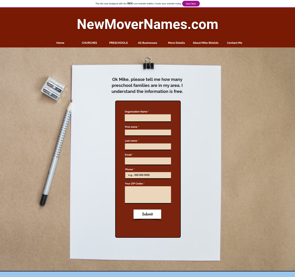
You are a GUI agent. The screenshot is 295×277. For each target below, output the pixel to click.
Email (128, 155)
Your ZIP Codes (134, 183)
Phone (129, 169)
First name (131, 127)
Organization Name (136, 111)
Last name (131, 141)
